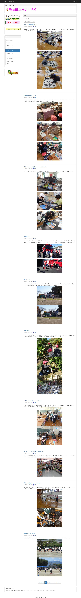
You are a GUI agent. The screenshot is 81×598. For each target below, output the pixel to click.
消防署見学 (27, 236)
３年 (35, 26)
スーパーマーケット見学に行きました (33, 451)
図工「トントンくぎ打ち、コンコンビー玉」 (35, 167)
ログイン (75, 1)
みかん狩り (27, 330)
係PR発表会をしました (30, 95)
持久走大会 (27, 279)
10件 (33, 21)
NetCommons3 (10, 1)
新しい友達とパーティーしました (32, 483)
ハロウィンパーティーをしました (32, 400)
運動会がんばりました (29, 533)
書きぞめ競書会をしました (31, 24)
